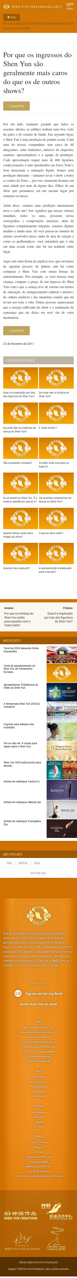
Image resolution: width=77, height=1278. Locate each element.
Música (38, 1147)
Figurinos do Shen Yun (38, 1157)
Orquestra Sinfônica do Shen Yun (39, 1032)
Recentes (38, 1077)
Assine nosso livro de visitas (38, 1004)
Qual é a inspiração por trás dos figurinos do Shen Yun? (58, 617)
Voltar (13, 17)
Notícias (23, 863)
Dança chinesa (39, 1142)
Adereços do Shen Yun (38, 1166)
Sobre (39, 1021)
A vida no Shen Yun (38, 1037)
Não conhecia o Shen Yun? (38, 1027)
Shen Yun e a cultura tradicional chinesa (38, 1176)
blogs (38, 1122)
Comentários (38, 1091)
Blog (37, 863)
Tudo (9, 863)
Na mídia (38, 1096)
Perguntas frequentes (38, 1061)
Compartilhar (16, 106)
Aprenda (38, 1136)
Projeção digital (38, 1162)
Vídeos (38, 1071)
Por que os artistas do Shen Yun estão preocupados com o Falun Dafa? (18, 619)
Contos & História (38, 1171)
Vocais (38, 1152)
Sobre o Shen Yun (38, 1082)
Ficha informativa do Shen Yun (38, 1042)
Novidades (38, 1112)
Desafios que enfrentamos (38, 1046)
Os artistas (38, 1086)
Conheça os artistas (39, 1056)
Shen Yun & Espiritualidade (38, 1051)
